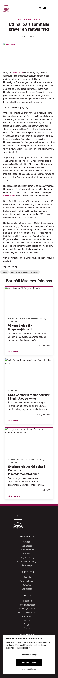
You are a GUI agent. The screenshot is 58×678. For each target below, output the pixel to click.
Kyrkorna (27, 584)
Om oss (26, 541)
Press (27, 628)
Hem (19, 19)
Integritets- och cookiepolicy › (18, 647)
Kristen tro (27, 577)
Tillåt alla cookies (29, 662)
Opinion (27, 19)
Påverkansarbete (27, 604)
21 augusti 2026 (43, 345)
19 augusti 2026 (43, 414)
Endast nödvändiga (29, 654)
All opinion (27, 600)
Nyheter (12, 321)
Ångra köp (27, 565)
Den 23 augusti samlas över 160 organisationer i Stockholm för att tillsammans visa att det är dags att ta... (26, 481)
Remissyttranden (27, 608)
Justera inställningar (28, 669)
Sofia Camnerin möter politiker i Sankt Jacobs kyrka (28, 396)
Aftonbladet (17, 72)
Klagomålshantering (26, 561)
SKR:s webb (9, 195)
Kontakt (26, 553)
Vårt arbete (27, 545)
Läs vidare (14, 351)
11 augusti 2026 (43, 490)
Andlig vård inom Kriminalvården (26, 318)
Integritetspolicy (26, 557)
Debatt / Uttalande (26, 612)
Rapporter (26, 616)
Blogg (36, 19)
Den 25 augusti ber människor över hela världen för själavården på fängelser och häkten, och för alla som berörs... (27, 337)
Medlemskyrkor (27, 549)
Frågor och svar (26, 581)
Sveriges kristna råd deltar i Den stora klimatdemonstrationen (26, 470)
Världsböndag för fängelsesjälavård (20, 327)
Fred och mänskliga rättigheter (24, 272)
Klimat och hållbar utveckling (25, 459)
